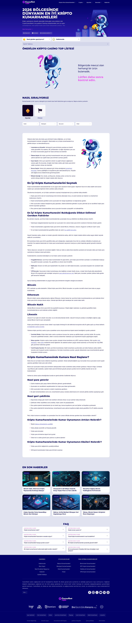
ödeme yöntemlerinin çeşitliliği (44, 424)
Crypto (81, 2)
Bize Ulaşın (42, 566)
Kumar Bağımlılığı (31, 620)
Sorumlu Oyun (45, 620)
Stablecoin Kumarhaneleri (87, 569)
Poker (64, 572)
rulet (98, 340)
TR (24, 592)
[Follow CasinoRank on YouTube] (100, 592)
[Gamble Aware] (84, 606)
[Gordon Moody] (64, 606)
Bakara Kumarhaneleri (63, 563)
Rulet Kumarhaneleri (64, 569)
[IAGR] (31, 606)
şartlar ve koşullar (76, 620)
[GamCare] (50, 606)
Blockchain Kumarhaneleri (87, 563)
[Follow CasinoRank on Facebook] (89, 592)
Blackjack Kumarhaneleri (64, 566)
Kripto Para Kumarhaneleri (67, 2)
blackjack (34, 342)
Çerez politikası (90, 620)
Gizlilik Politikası (42, 574)
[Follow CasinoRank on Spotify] (104, 592)
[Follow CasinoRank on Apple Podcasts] (108, 592)
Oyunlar (89, 2)
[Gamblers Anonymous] (39, 606)
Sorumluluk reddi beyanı (60, 620)
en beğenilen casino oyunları (35, 326)
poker (42, 342)
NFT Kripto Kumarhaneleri (87, 566)
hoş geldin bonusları (70, 230)
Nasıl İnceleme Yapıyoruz (42, 569)
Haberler (107, 2)
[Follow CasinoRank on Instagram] (93, 592)
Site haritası (102, 620)
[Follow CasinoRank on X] (97, 592)
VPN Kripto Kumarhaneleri (87, 572)
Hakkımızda (42, 563)
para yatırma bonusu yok (66, 273)
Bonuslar (97, 2)
